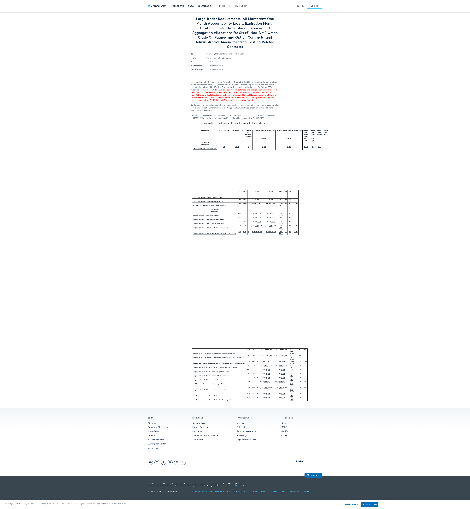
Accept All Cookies (370, 504)
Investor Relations (156, 440)
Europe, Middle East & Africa (205, 436)
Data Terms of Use (245, 491)
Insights (224, 6)
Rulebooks (241, 427)
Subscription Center (157, 444)
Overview (241, 423)
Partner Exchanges (200, 427)
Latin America (198, 431)
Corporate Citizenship (158, 427)
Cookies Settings (351, 504)
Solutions (204, 6)
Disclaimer (196, 491)
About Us (152, 423)
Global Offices (198, 423)
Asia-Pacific (197, 440)
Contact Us (153, 448)
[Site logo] (157, 6)
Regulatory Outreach (246, 440)
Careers (151, 436)
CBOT (284, 427)
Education (241, 6)
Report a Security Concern (299, 491)
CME (283, 423)
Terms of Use (230, 491)
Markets (178, 6)
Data (191, 6)
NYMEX (284, 431)
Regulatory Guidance (246, 431)
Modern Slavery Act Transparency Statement (270, 491)
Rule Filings (242, 436)
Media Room (153, 431)
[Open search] (298, 6)
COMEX (285, 436)
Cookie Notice (219, 491)
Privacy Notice (207, 491)
